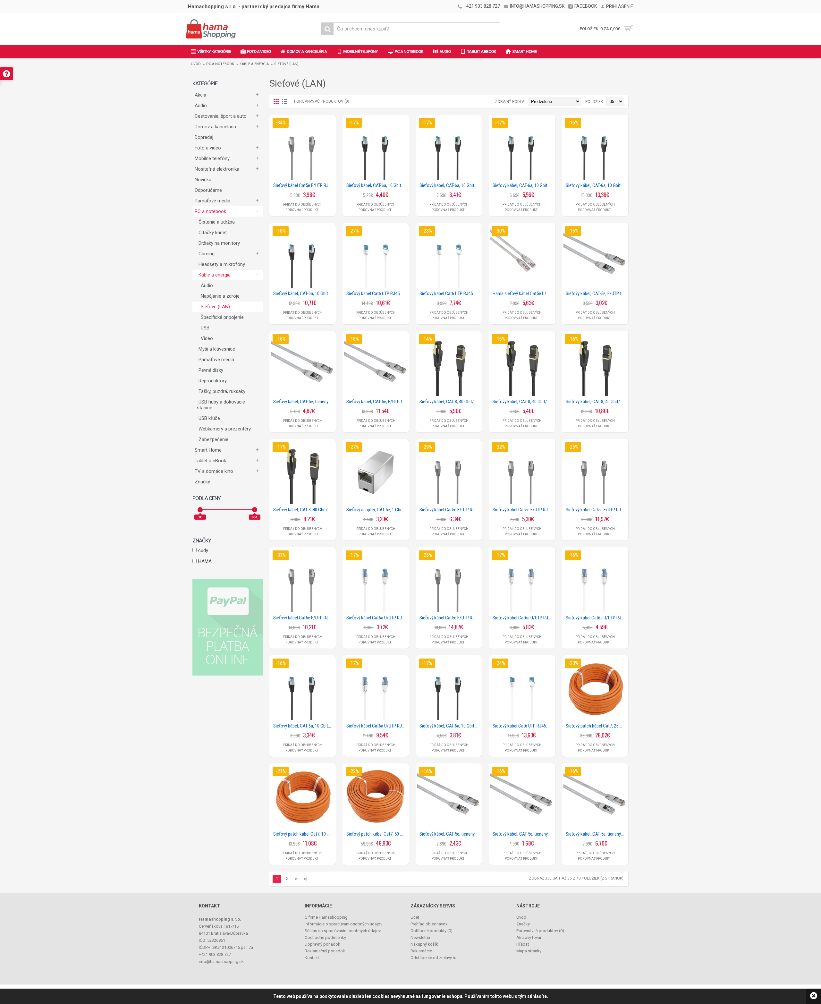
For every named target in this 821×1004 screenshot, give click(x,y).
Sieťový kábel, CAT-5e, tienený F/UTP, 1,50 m (523, 834)
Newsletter (420, 937)
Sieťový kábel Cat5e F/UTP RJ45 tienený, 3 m (523, 510)
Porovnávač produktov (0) (321, 101)
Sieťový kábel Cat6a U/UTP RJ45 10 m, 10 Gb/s (376, 726)
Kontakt (312, 957)
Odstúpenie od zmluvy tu (433, 957)
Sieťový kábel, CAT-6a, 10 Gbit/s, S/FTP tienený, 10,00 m (303, 293)
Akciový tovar (528, 937)
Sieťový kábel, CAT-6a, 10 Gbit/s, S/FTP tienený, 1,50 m (376, 185)
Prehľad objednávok (429, 924)
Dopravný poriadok (322, 944)
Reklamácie (421, 951)
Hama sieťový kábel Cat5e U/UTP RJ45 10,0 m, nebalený (523, 293)
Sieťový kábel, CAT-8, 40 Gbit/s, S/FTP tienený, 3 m (303, 510)
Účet (414, 917)
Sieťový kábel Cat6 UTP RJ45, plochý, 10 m (376, 293)
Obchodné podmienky (325, 937)
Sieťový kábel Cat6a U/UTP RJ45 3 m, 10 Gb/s (596, 618)
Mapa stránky (528, 951)
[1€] (200, 509)
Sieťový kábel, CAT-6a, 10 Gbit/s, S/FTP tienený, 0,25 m (303, 726)
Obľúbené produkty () (431, 930)
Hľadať (522, 944)
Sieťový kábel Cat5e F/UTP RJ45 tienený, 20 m (449, 618)
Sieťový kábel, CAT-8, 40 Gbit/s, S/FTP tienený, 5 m (596, 401)
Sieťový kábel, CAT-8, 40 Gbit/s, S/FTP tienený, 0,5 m (523, 401)
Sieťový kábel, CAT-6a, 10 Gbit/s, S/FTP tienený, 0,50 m (449, 726)
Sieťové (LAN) (286, 64)
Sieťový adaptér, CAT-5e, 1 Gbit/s (376, 510)
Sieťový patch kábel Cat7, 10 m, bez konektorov (303, 834)
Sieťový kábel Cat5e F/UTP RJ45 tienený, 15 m (596, 510)
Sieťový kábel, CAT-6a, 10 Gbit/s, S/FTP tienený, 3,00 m (523, 185)
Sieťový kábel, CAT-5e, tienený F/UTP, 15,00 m (596, 834)
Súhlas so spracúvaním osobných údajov (343, 930)
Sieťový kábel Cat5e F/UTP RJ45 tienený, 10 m (303, 618)
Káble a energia (254, 64)
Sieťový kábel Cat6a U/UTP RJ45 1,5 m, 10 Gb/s (376, 618)
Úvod (196, 64)
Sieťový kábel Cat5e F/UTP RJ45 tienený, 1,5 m (303, 185)
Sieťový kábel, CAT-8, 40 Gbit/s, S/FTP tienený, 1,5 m (449, 401)
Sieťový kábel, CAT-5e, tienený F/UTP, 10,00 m (303, 401)
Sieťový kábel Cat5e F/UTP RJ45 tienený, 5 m (449, 510)
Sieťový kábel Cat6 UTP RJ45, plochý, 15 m (523, 726)
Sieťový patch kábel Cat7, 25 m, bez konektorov (596, 726)
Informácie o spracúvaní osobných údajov (343, 924)
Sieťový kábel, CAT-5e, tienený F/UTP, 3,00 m (449, 834)
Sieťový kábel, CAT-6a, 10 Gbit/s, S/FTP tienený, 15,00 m (596, 185)
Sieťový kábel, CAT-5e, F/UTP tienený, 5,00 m (596, 293)
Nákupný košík (424, 944)
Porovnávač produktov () (540, 930)
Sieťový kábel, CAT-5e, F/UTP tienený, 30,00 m (376, 401)
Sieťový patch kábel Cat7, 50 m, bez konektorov (376, 834)
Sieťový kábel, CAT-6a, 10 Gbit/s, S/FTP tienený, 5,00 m (449, 185)
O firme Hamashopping (326, 917)
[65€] (254, 509)
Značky (202, 482)
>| (305, 879)
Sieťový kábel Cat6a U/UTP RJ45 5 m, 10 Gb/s (523, 618)
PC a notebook (220, 64)
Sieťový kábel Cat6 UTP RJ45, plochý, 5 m (449, 293)
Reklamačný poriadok (325, 951)
